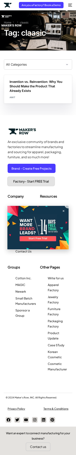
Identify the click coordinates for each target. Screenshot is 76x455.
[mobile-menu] (69, 5)
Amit (12, 97)
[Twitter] (17, 420)
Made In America (50, 83)
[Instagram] (35, 420)
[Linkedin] (43, 420)
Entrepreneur (29, 83)
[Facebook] (8, 420)
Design (15, 83)
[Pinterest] (52, 420)
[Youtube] (26, 420)
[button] (63, 211)
